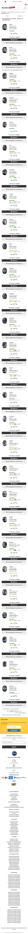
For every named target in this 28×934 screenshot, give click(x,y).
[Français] (27, 4)
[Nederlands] (25, 4)
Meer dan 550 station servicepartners (14, 767)
